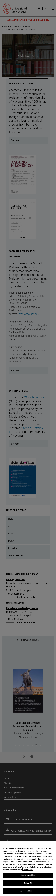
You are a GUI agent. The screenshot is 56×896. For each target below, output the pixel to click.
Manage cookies (28, 875)
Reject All (28, 883)
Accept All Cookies (28, 891)
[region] (28, 868)
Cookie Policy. (28, 869)
